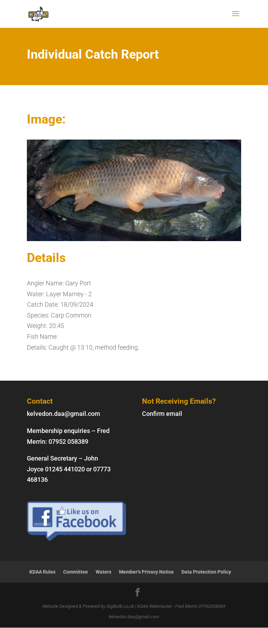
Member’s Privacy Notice (146, 572)
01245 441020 (65, 469)
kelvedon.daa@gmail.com (63, 413)
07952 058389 (68, 441)
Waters (103, 572)
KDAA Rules (42, 572)
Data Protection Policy (206, 572)
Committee (75, 572)
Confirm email (162, 413)
